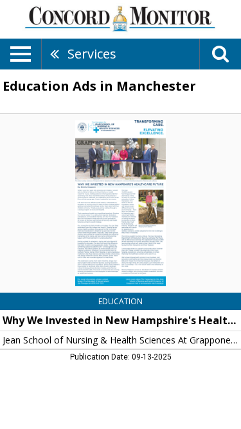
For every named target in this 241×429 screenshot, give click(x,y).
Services (91, 53)
